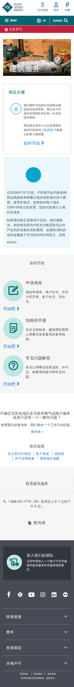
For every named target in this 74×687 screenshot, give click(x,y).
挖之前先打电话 (19, 453)
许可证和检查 (25, 458)
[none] (11, 20)
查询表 (39, 522)
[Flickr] (65, 596)
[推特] (20, 596)
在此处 (49, 130)
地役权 (59, 453)
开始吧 (9, 308)
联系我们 (24, 673)
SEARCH (57, 20)
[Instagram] (42, 596)
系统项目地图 (49, 458)
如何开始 (32, 142)
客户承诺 (42, 453)
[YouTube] (31, 596)
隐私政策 (38, 673)
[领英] (54, 596)
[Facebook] (8, 596)
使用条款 (51, 673)
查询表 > (37, 431)
